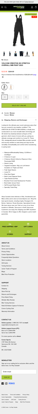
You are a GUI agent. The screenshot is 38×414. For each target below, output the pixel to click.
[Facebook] (3, 383)
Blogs (3, 271)
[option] (19, 31)
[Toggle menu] (2, 7)
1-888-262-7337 (17, 322)
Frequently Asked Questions (10, 257)
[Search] (6, 7)
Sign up (7, 377)
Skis (23, 196)
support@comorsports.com (10, 325)
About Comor (6, 246)
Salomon (9, 203)
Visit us (20, 205)
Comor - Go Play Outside (11, 407)
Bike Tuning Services (8, 303)
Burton (4, 203)
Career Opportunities (8, 254)
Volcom (6, 59)
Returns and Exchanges (9, 294)
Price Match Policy (7, 297)
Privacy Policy (6, 251)
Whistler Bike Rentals (8, 300)
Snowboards (29, 196)
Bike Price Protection (8, 274)
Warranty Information (8, 311)
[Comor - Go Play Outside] (19, 7)
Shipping (4, 288)
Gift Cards (5, 263)
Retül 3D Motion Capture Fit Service (13, 305)
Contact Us (5, 285)
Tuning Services (28, 2)
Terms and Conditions (8, 249)
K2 (32, 201)
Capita (22, 201)
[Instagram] (6, 383)
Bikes (3, 198)
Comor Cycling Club (8, 308)
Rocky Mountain (18, 203)
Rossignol (27, 201)
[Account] (31, 7)
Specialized (26, 203)
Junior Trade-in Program (9, 268)
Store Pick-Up (6, 291)
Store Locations (6, 260)
